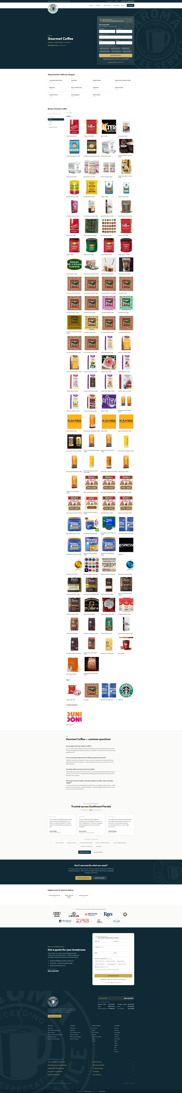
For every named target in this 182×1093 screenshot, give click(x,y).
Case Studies (116, 5)
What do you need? (101, 967)
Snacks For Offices (74, 1039)
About (122, 5)
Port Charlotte (95, 1032)
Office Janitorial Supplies (75, 1036)
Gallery (116, 1041)
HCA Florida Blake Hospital (86, 842)
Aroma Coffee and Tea (75, 1032)
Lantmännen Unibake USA (87, 846)
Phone (117, 40)
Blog (117, 1)
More (50, 124)
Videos (116, 1043)
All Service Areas (98, 1068)
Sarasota (100, 1004)
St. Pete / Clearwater (97, 1036)
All (50, 119)
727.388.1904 (111, 1008)
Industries (116, 1034)
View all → (94, 1041)
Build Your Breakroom (83, 878)
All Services (50, 1028)
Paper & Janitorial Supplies (54, 1039)
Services (91, 5)
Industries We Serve (54, 1074)
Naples (93, 1030)
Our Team (116, 1030)
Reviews (116, 1045)
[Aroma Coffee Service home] (53, 8)
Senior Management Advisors (120, 842)
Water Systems (51, 1032)
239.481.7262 (131, 1004)
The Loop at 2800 (59, 842)
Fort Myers (119, 1004)
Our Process (117, 1039)
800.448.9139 (127, 1)
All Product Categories (55, 1071)
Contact (130, 5)
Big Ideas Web (102, 1091)
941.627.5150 (131, 1008)
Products (98, 5)
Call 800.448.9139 (99, 878)
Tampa (93, 1039)
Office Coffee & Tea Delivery (54, 1030)
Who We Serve (107, 5)
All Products (72, 1028)
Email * (100, 40)
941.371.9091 (111, 1004)
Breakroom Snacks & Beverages (55, 1034)
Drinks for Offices (74, 1034)
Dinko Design (88, 1091)
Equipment (72, 1030)
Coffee (50, 122)
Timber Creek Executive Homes (102, 842)
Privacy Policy (126, 1083)
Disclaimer (132, 1083)
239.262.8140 (131, 1006)
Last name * (119, 29)
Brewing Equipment (52, 1036)
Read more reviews (84, 852)
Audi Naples (98, 846)
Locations (116, 1036)
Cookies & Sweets (53, 127)
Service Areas (110, 1)
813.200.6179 (111, 1006)
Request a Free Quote (54, 1016)
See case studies (98, 852)
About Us (116, 1028)
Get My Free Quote (115, 55)
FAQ (115, 1047)
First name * (102, 29)
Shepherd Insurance (71, 842)
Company (103, 34)
